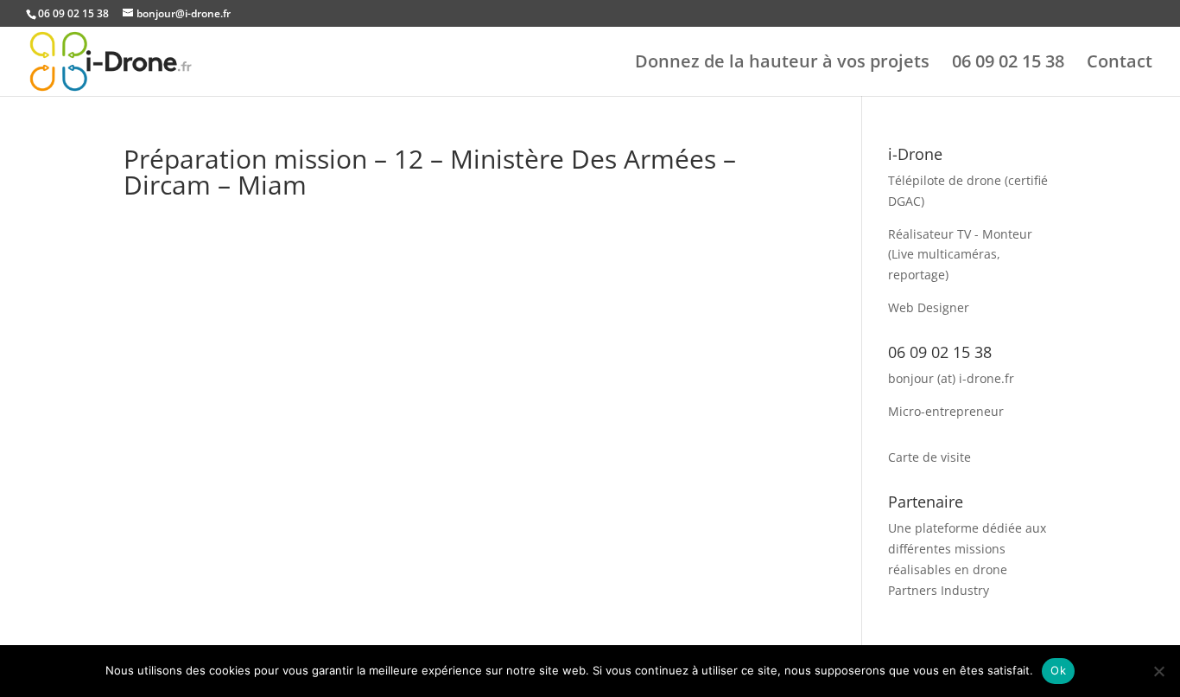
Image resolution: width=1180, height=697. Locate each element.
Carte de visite (929, 457)
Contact (1119, 64)
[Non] (1158, 671)
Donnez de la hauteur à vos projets (782, 64)
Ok (1058, 670)
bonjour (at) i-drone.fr (951, 378)
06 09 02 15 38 (1008, 64)
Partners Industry (938, 590)
